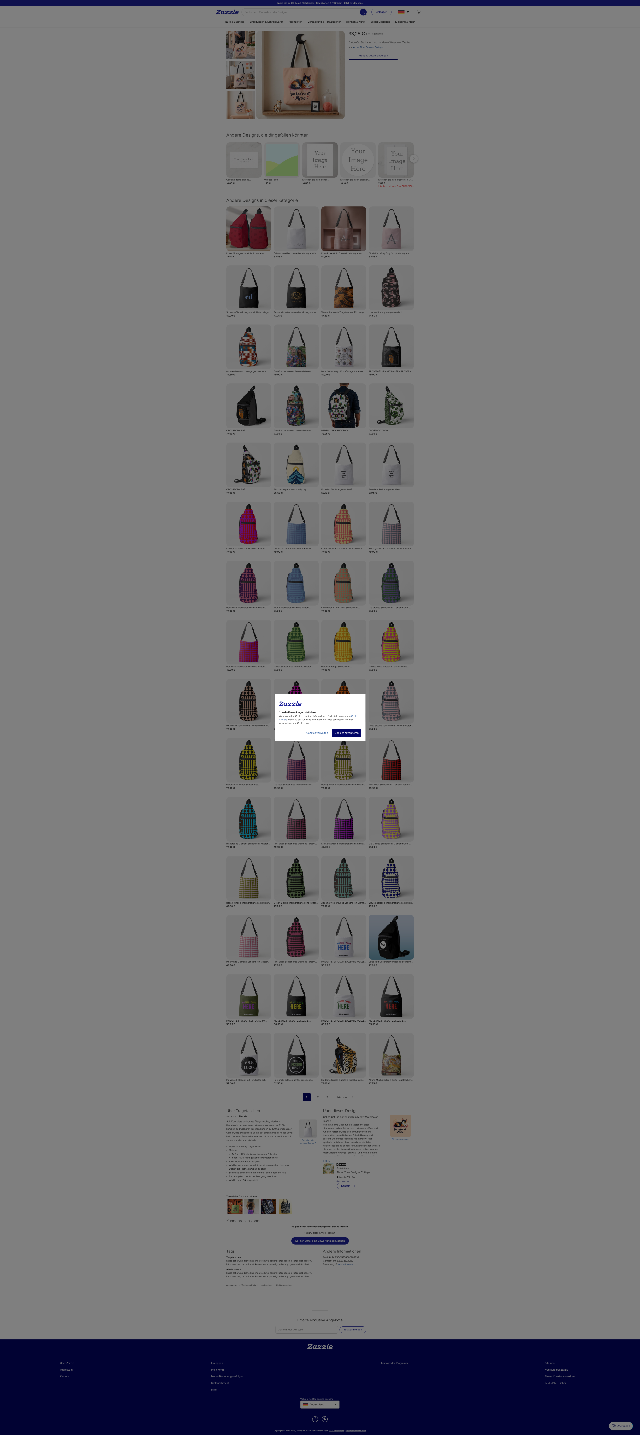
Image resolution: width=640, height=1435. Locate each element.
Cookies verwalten (317, 733)
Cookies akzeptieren (347, 733)
